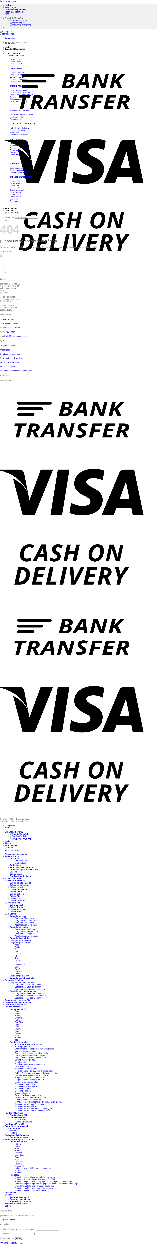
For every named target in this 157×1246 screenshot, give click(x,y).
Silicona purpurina (23, 1091)
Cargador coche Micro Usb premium (30, 996)
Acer (17, 945)
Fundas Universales (23, 1122)
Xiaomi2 (18, 1173)
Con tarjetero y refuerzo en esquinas (30, 1058)
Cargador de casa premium (22, 982)
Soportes (9, 1195)
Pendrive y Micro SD (14, 1124)
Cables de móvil (12, 903)
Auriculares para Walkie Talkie (24, 870)
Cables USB (15, 898)
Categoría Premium (14, 980)
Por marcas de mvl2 (19, 1142)
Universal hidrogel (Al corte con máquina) (33, 1168)
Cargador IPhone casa (24, 918)
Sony (17, 967)
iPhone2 (18, 1151)
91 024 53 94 (14, 328)
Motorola (18, 1018)
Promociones (11, 208)
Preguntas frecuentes (9, 346)
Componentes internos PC (17, 1000)
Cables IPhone (16, 907)
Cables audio (16, 874)
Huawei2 (19, 1146)
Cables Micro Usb (18, 909)
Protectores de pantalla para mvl (20, 1139)
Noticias (9, 5)
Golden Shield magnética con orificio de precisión (36, 1073)
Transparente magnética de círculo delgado (33, 1108)
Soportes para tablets (20, 1199)
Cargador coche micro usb (26, 932)
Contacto (9, 211)
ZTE (17, 1040)
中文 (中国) (26, 25)
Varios (8, 1206)
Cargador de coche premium (23, 991)
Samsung (19, 1033)
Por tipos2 (14, 1175)
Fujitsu (18, 954)
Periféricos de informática (17, 1135)
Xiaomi (18, 1038)
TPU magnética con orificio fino (28, 1100)
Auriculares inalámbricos (21, 867)
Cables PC (15, 896)
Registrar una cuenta (9, 1220)
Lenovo (18, 960)
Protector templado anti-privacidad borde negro (35, 1186)
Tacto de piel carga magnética (28, 1095)
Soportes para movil (19, 1197)
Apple (17, 947)
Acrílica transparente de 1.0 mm (28, 1044)
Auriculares (15, 865)
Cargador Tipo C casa (24, 923)
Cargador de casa (18, 916)
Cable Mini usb (17, 905)
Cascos (13, 872)
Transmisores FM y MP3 (16, 1204)
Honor (17, 1013)
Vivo (17, 1035)
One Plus (19, 1022)
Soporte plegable (22, 1093)
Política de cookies (8, 367)
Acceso (18, 1238)
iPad (17, 1148)
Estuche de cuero (22, 1066)
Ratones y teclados (19, 1137)
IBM (16, 958)
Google (18, 1011)
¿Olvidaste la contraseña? (11, 1243)
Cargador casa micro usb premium (30, 989)
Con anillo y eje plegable (25, 1051)
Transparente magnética (25, 1106)
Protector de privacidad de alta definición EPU (35, 1179)
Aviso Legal (10, 7)
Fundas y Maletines (14, 1113)
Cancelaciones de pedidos (11, 358)
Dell (16, 951)
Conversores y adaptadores (18, 1002)
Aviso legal (5, 350)
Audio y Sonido (12, 856)
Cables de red (16, 887)
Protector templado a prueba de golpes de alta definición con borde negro (46, 1184)
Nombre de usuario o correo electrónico (18, 1229)
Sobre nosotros (12, 213)
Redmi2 (18, 1164)
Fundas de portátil (18, 1115)
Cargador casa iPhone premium (28, 985)
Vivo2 (17, 1170)
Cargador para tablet (19, 976)
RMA (7, 14)
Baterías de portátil (13, 878)
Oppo (17, 1024)
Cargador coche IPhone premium (29, 993)
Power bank (10, 1193)
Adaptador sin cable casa (26, 925)
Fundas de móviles (14, 1007)
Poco (17, 1027)
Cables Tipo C (16, 912)
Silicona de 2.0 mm (23, 1089)
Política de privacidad (9, 362)
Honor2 (18, 1144)
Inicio (7, 47)
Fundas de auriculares (20, 876)
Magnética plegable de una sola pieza (31, 1075)
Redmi (17, 1031)
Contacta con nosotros (10, 323)
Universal (19, 974)
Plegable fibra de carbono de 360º (29, 1080)
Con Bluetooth (21, 861)
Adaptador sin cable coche (26, 936)
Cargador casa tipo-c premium (28, 987)
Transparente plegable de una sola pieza (32, 1111)
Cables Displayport (19, 889)
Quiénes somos (7, 319)
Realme (18, 1029)
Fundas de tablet (17, 1117)
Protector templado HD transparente (30, 1190)
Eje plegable (20, 1062)
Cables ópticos (17, 894)
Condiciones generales (15, 10)
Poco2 (17, 1159)
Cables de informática (15, 881)
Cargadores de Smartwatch (22, 978)
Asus (17, 949)
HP (16, 956)
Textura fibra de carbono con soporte (30, 1097)
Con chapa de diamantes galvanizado (31, 1053)
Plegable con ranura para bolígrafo (30, 1078)
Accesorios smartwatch (16, 854)
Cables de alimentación (21, 883)
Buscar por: (10, 217)
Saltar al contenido (8, 1)
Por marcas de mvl (18, 1009)
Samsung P (20, 965)
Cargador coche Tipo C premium (29, 998)
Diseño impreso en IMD (25, 1060)
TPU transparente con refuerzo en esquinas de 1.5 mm (38, 1102)
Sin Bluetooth (20, 863)
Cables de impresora (19, 885)
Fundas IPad (20, 1120)
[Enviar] (6, 45)
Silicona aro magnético (25, 1084)
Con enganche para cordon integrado (31, 1055)
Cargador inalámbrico (20, 938)
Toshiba (18, 971)
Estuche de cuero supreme (26, 1069)
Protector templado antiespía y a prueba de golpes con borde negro (44, 1181)
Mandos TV (15, 1128)
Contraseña (5, 1234)
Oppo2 (18, 1157)
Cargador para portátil (20, 943)
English (22, 23)
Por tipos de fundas (19, 1042)
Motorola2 (19, 1153)
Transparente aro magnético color (29, 1104)
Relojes (13, 1133)
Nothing (18, 1020)
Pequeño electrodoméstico (17, 1126)
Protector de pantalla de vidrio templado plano (35, 1177)
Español (9, 18)
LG (16, 962)
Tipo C (17, 969)
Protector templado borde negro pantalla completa (36, 1188)
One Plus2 (19, 1155)
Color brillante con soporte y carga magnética (34, 1049)
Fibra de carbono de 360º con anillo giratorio (34, 1071)
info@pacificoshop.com (16, 336)
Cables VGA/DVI (17, 901)
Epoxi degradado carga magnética (30, 1064)
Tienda (8, 49)
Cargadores (10, 914)
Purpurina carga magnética (26, 1082)
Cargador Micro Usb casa (26, 920)
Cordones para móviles (16, 1005)
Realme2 (19, 1162)
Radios (13, 1131)
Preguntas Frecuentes (15, 12)
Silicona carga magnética (26, 1086)
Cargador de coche (19, 927)
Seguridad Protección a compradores (16, 371)
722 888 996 (11, 332)
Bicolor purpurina (22, 1047)
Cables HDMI (16, 892)
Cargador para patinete (20, 940)
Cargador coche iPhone (25, 929)
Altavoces (14, 859)
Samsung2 (19, 1166)
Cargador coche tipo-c (24, 934)
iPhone (18, 1016)
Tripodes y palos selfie (20, 1201)
